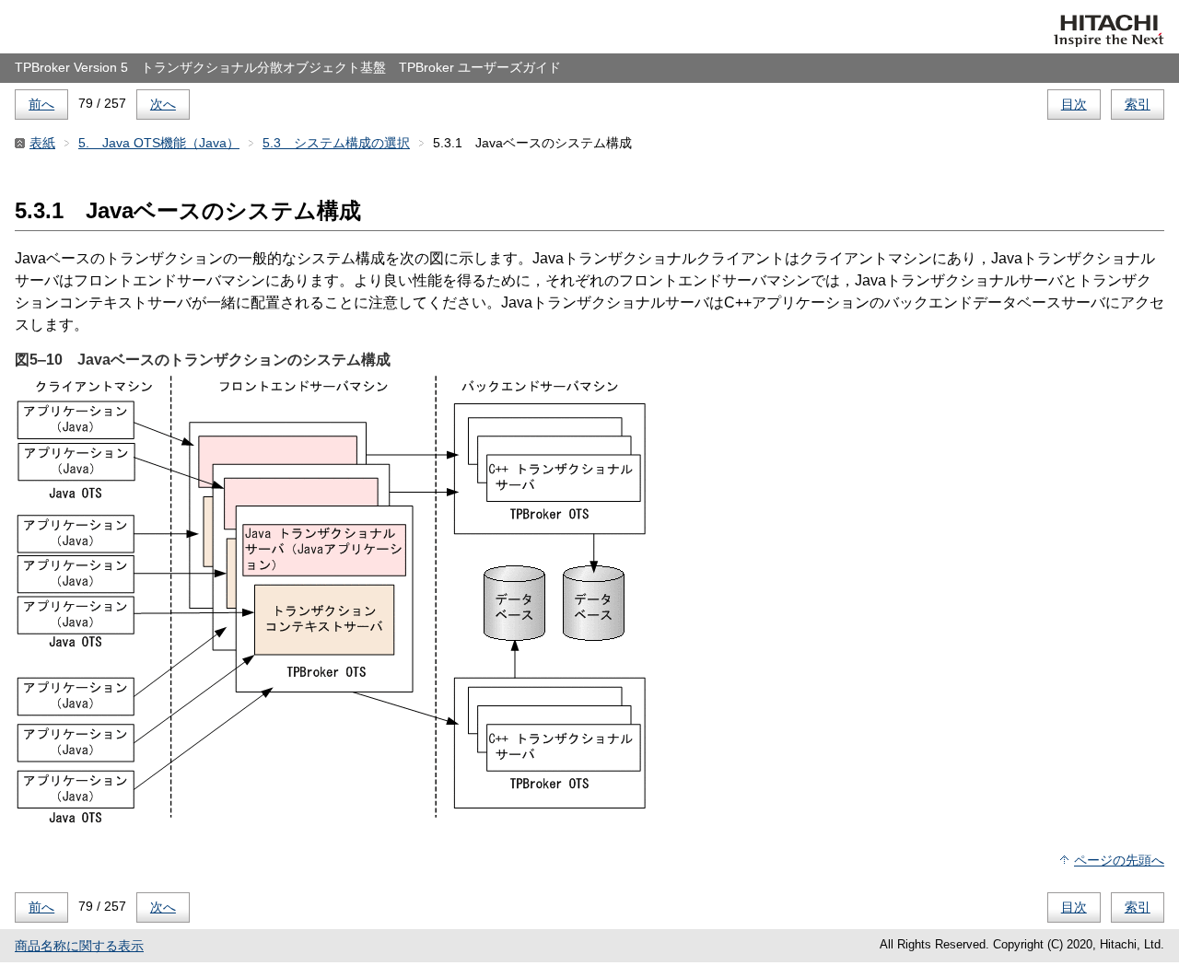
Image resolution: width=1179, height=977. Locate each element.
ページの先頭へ (1119, 860)
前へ (41, 104)
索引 (1137, 104)
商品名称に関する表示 (79, 945)
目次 (1074, 104)
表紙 (42, 142)
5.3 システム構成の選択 (336, 142)
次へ (163, 104)
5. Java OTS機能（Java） (158, 142)
